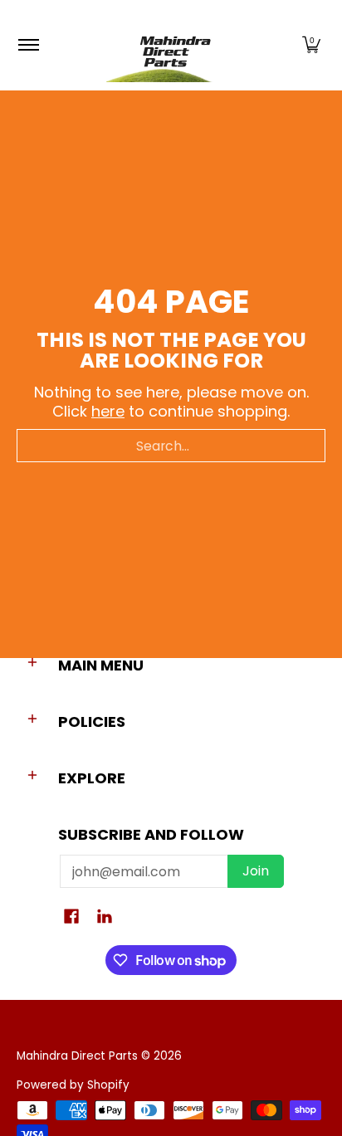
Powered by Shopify (73, 1085)
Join (255, 870)
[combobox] (171, 445)
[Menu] (28, 45)
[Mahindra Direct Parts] (168, 45)
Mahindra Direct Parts (77, 1056)
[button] (311, 45)
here (108, 411)
